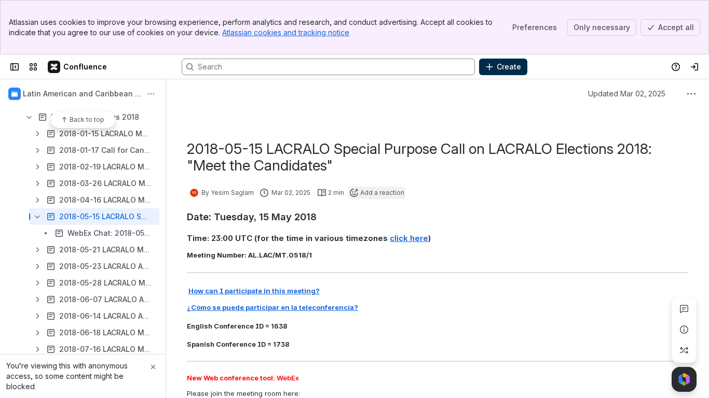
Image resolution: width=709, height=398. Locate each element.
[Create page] (684, 350)
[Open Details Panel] (684, 329)
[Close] (153, 367)
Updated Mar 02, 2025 (626, 93)
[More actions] (151, 94)
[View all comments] (684, 309)
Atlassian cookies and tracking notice (285, 32)
